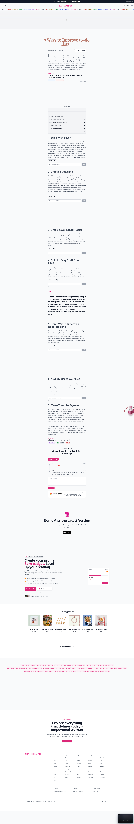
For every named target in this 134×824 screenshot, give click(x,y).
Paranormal (15, 9)
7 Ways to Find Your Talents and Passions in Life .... (69, 665)
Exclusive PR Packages (78, 791)
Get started (105, 583)
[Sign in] (132, 5)
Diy (66, 760)
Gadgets (67, 763)
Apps (110, 9)
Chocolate (62, 442)
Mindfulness (100, 9)
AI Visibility (75, 788)
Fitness (85, 9)
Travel (33, 9)
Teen (25, 9)
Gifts (89, 763)
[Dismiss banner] (84, 492)
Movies (123, 9)
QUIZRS (85, 81)
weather (56, 309)
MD (62, 50)
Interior (78, 766)
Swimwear (90, 9)
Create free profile (30, 588)
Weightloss (9, 9)
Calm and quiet (51, 80)
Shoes (55, 774)
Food (101, 760)
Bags (78, 755)
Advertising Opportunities (60, 791)
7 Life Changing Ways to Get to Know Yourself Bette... (111, 668)
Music (101, 769)
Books (71, 9)
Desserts (66, 9)
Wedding (90, 777)
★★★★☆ (130, 32)
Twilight (79, 777)
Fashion (29, 9)
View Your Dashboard (46, 588)
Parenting (3, 9)
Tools (55, 780)
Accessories (56, 755)
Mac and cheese (52, 442)
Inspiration (67, 766)
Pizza (58, 442)
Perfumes (106, 9)
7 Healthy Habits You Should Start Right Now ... (38, 671)
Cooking (90, 757)
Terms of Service (57, 794)
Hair (131, 9)
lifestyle (4, 32)
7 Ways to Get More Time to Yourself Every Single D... (37, 665)
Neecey (51, 50)
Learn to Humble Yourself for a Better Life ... (99, 665)
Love (127, 9)
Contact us (56, 788)
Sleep (47, 9)
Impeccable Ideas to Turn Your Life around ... (56, 668)
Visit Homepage (67, 741)
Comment (51, 487)
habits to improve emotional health (82, 668)
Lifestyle (42, 9)
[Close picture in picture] (119, 814)
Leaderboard (91, 583)
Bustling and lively (59, 80)
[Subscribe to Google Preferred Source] (56, 494)
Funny (114, 9)
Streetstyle (80, 9)
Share (83, 50)
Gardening (51, 9)
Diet (54, 760)
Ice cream (68, 442)
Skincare (61, 9)
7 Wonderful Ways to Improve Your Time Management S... (24, 668)
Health (37, 9)
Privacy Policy (95, 791)
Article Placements (96, 788)
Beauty (101, 755)
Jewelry (90, 766)
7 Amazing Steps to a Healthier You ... (65, 671)
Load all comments (53, 459)
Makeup (118, 9)
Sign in (51, 592)
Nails (95, 9)
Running (102, 771)
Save (78, 50)
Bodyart (20, 9)
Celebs (56, 9)
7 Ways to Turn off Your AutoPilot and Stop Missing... (94, 671)
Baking (90, 755)
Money (75, 9)
